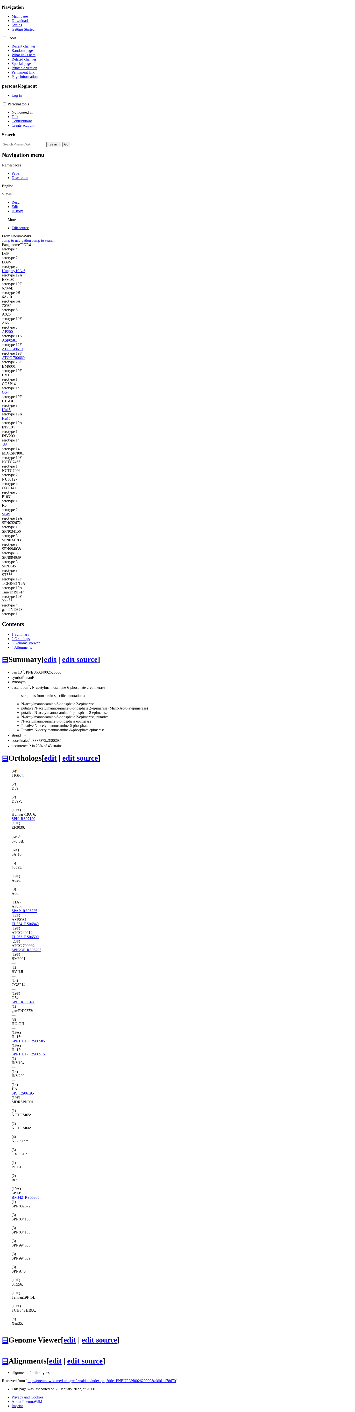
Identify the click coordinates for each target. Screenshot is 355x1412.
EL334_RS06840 (25, 924)
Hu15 (6, 410)
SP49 (6, 514)
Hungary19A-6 (13, 271)
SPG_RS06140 (23, 1002)
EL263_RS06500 (25, 937)
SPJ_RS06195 (23, 1093)
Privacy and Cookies (27, 1397)
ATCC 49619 (12, 349)
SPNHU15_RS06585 (28, 1041)
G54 (5, 392)
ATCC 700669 (13, 358)
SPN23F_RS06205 (26, 950)
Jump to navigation (16, 240)
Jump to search (43, 240)
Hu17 (6, 418)
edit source (80, 659)
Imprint (17, 1406)
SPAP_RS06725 (24, 911)
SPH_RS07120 (23, 819)
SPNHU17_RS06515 (28, 1054)
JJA (5, 444)
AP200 (7, 332)
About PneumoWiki (27, 1401)
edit (50, 659)
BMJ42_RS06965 (25, 1197)
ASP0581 (9, 340)
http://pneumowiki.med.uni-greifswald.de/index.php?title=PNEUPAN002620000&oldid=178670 (102, 1381)
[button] (4, 37)
